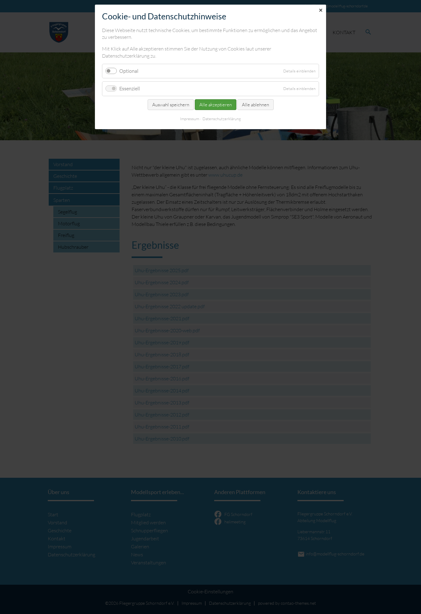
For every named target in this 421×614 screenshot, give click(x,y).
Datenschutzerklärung (221, 118)
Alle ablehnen (255, 105)
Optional (128, 71)
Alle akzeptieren (215, 105)
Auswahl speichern (170, 105)
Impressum (189, 118)
